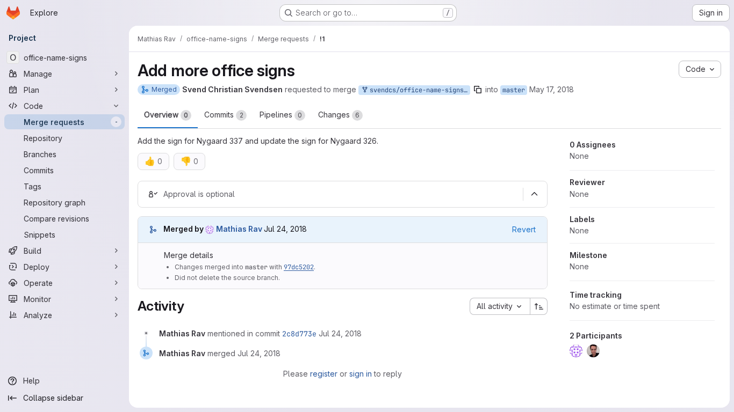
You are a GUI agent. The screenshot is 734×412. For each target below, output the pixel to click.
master (513, 90)
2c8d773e (299, 334)
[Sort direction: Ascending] (539, 306)
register (323, 373)
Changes (338, 114)
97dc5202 (299, 267)
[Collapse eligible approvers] (534, 194)
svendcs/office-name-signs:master (418, 90)
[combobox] (500, 306)
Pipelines (281, 114)
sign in (360, 373)
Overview (166, 114)
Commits (223, 114)
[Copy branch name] (477, 89)
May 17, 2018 (551, 89)
